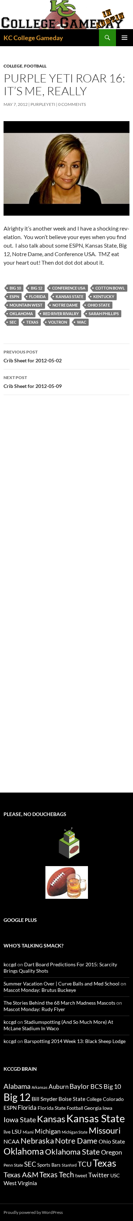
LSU (17, 1131)
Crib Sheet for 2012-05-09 (33, 382)
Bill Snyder (44, 1098)
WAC (81, 322)
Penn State (13, 1165)
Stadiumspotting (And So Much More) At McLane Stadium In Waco (58, 1025)
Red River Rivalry (61, 313)
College (13, 66)
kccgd (10, 964)
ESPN (14, 296)
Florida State (52, 1108)
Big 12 (36, 288)
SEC (13, 322)
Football (35, 66)
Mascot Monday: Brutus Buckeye (40, 990)
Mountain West (26, 305)
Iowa (107, 1108)
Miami (28, 1132)
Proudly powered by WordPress (33, 1212)
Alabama (17, 1086)
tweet (81, 1175)
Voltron (57, 322)
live (7, 1132)
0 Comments (72, 104)
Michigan (48, 1131)
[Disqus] (66, 501)
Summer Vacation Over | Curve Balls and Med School (62, 983)
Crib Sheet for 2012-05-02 (33, 356)
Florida (37, 296)
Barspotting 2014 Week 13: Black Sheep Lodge (75, 1041)
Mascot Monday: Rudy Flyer (34, 1009)
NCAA (12, 1141)
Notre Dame (65, 305)
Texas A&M (21, 1174)
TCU (85, 1164)
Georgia (92, 1108)
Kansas (51, 1118)
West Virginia (20, 1182)
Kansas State (69, 296)
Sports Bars (49, 1165)
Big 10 (15, 288)
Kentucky (103, 296)
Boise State (72, 1099)
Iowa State (20, 1119)
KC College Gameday (33, 38)
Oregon (111, 1152)
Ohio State (99, 305)
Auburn (58, 1086)
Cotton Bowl (110, 288)
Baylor (79, 1086)
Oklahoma (21, 313)
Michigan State (75, 1132)
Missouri (105, 1130)
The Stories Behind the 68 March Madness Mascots (59, 1003)
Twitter (98, 1175)
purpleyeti (43, 104)
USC (115, 1175)
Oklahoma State (72, 1151)
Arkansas (40, 1087)
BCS (96, 1086)
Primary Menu (124, 37)
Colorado (113, 1099)
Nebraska (37, 1140)
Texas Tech (56, 1174)
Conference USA (68, 288)
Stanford (69, 1165)
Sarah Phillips (104, 313)
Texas (32, 322)
